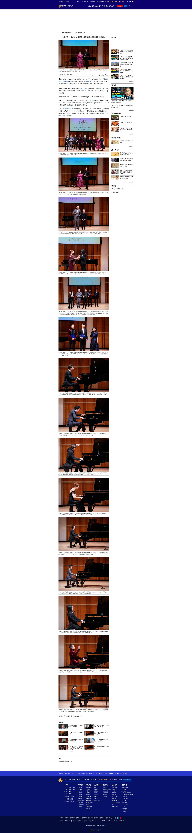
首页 (59, 32)
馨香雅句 (96, 792)
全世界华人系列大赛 (66, 32)
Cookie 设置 (96, 830)
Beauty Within (115, 796)
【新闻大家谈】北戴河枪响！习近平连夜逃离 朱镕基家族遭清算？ (126, 58)
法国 (86, 773)
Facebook (127, 1)
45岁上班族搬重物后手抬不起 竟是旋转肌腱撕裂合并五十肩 (126, 172)
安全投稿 (91, 817)
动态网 (108, 821)
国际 (65, 787)
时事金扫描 (88, 791)
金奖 (81, 88)
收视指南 (73, 817)
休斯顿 (83, 773)
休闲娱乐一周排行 (116, 113)
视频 (93, 6)
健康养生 (105, 785)
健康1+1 (104, 787)
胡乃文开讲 (105, 791)
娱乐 (74, 787)
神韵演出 (66, 801)
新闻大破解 (88, 796)
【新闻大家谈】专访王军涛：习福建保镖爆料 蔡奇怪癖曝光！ (126, 70)
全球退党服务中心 (95, 821)
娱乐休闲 (114, 785)
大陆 (65, 793)
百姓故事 (124, 806)
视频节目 (80, 779)
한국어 (126, 773)
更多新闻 (131, 134)
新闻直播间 (120, 6)
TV (126, 6)
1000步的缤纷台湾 (116, 803)
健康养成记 (105, 792)
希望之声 (87, 821)
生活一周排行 (115, 150)
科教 (70, 793)
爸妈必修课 (97, 796)
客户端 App (110, 817)
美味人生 (114, 794)
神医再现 (105, 794)
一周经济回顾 (81, 800)
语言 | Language (100, 1)
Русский (117, 773)
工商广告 (124, 811)
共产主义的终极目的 (126, 792)
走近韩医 (105, 796)
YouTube (133, 1)
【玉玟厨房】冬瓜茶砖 (125, 116)
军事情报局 (88, 798)
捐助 (116, 1)
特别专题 (113, 186)
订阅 (127, 779)
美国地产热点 (97, 800)
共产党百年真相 (125, 791)
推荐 (100, 6)
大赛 (82, 1)
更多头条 (131, 81)
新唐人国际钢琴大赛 (77, 32)
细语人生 (88, 808)
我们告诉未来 (125, 787)
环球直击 (80, 789)
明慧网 (103, 821)
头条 (96, 6)
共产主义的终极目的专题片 (117, 189)
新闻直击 (80, 794)
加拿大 (70, 773)
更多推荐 (131, 110)
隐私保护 (79, 817)
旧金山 (90, 773)
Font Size (102, 75)
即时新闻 (66, 798)
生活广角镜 (114, 787)
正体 (91, 1)
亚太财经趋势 (81, 804)
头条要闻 (66, 796)
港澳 (70, 787)
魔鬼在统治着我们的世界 (127, 794)
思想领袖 (88, 794)
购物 (123, 1)
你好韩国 (114, 791)
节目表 (87, 779)
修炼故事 (124, 810)
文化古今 (96, 798)
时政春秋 (88, 792)
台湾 (70, 789)
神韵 (78, 1)
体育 (74, 789)
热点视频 (72, 796)
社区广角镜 (80, 802)
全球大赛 (72, 801)
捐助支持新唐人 (103, 779)
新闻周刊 (80, 796)
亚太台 (95, 773)
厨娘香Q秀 (114, 800)
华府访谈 (80, 798)
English (106, 773)
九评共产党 (124, 796)
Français (111, 773)
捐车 (120, 1)
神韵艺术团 (67, 821)
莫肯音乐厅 (89, 81)
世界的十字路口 (89, 802)
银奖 (100, 88)
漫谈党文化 (124, 808)
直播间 (93, 779)
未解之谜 (96, 787)
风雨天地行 (124, 802)
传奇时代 (124, 789)
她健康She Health (107, 789)
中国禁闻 (80, 791)
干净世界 (81, 821)
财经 (70, 791)
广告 (112, 1)
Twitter (130, 1)
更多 (124, 821)
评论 (65, 791)
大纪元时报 (75, 821)
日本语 (122, 773)
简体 (94, 1)
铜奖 (89, 91)
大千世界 (114, 798)
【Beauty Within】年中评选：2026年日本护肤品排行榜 (126, 130)
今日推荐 (113, 85)
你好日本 (114, 789)
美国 (65, 789)
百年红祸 (124, 800)
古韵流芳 (96, 791)
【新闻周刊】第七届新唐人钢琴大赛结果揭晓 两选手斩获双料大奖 (75, 748)
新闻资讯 (72, 779)
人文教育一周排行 (116, 138)
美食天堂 (114, 792)
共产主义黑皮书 (115, 192)
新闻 (89, 6)
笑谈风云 (96, 789)
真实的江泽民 (125, 798)
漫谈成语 (96, 794)
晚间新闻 (80, 792)
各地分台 (86, 1)
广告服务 (97, 817)
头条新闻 (113, 37)
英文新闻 (107, 1)
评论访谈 (111, 6)
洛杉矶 (74, 773)
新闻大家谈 (88, 787)
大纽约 (65, 773)
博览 (107, 6)
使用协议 (85, 817)
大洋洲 (78, 773)
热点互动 (88, 789)
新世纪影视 (119, 821)
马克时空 (88, 804)
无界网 (113, 821)
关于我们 (67, 817)
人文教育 (97, 785)
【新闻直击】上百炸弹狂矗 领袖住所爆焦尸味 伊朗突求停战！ (127, 52)
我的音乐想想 (115, 806)
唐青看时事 (88, 800)
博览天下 (66, 800)
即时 (103, 6)
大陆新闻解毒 (89, 806)
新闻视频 (80, 785)
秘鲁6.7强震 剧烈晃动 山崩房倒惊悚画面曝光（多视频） (126, 64)
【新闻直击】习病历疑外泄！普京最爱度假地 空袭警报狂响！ (126, 77)
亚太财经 (80, 806)
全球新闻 (80, 787)
